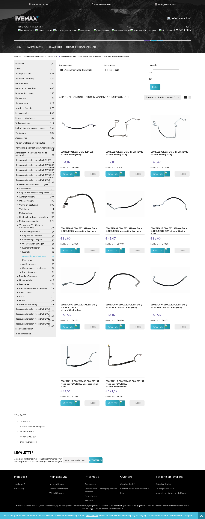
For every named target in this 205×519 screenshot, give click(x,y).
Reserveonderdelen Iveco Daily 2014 (34, 180)
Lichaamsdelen (34, 113)
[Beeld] (185, 97)
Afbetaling (19, 488)
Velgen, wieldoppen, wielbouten (34, 142)
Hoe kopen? (19, 484)
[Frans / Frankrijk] (103, 30)
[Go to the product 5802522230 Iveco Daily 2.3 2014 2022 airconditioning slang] (125, 127)
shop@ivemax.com (167, 4)
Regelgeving (90, 484)
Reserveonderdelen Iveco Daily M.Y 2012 (34, 176)
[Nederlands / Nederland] (65, 30)
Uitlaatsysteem (34, 123)
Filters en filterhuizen (34, 118)
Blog (122, 493)
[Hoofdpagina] (27, 18)
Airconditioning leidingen (38, 256)
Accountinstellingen (58, 488)
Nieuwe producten (24, 328)
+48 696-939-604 (102, 4)
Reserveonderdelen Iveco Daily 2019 (34, 314)
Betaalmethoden (163, 484)
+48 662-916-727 (40, 4)
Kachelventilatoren (38, 247)
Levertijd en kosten (165, 488)
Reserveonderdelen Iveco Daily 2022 (34, 319)
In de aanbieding (23, 333)
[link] (75, 70)
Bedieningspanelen (38, 231)
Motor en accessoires (34, 88)
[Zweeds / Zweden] (44, 30)
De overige (34, 98)
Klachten (89, 500)
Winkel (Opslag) (56, 493)
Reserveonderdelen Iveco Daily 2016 (34, 309)
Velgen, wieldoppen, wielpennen (36, 192)
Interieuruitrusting (34, 108)
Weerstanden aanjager (38, 243)
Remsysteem (34, 103)
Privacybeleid (92, 515)
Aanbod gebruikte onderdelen (36, 288)
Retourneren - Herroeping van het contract (101, 490)
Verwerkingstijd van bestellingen (171, 493)
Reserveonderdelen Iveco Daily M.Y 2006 (34, 166)
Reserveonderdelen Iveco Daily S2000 (34, 161)
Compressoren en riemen (38, 268)
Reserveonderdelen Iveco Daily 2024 (34, 324)
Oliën (34, 68)
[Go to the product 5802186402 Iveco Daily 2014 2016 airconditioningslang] (79, 127)
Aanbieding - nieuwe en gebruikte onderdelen (34, 153)
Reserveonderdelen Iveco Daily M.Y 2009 (34, 171)
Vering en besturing (34, 78)
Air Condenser (38, 264)
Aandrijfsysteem (34, 73)
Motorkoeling (34, 83)
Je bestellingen (56, 484)
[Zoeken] (187, 27)
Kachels (38, 251)
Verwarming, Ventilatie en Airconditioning (34, 148)
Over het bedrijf (127, 484)
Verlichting (34, 133)
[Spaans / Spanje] (86, 30)
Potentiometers (38, 272)
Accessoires (34, 138)
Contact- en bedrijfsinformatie (134, 488)
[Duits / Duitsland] (121, 30)
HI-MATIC (34, 63)
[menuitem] (18, 47)
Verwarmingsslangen (38, 239)
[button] (91, 174)
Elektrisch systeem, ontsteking (34, 128)
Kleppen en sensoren (38, 235)
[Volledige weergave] (189, 97)
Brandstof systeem (34, 93)
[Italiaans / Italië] (26, 30)
